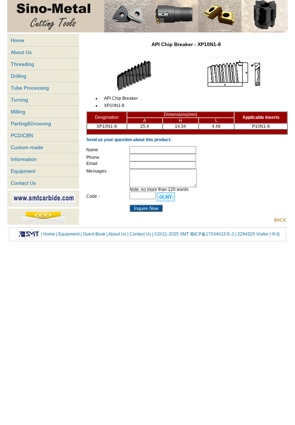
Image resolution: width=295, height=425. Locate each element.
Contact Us (23, 183)
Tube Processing (30, 88)
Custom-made (27, 147)
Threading (22, 64)
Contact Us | (140, 234)
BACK (280, 220)
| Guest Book (93, 234)
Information (24, 159)
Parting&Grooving (31, 123)
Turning (19, 100)
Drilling (18, 76)
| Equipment (68, 234)
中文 (275, 234)
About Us (21, 52)
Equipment (23, 171)
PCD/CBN (22, 135)
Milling (18, 112)
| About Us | (117, 234)
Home (17, 40)
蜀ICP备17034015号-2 (212, 234)
